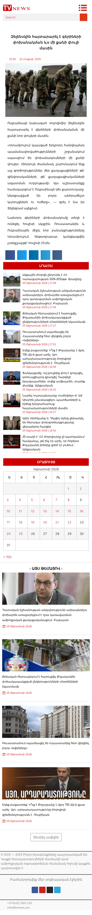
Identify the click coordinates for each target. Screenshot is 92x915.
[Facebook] (35, 890)
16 (81, 511)
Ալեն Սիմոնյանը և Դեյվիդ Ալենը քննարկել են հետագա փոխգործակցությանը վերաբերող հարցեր (53, 422)
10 (8, 511)
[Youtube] (42, 890)
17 (8, 522)
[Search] (83, 17)
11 (20, 511)
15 (69, 511)
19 (32, 522)
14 (57, 511)
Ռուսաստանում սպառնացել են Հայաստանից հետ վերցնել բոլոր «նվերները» (46, 336)
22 (69, 522)
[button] (10, 255)
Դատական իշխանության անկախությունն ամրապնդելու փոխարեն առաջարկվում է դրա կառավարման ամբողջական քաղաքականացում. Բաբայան (44, 614)
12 (32, 511)
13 (45, 511)
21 (57, 522)
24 (8, 533)
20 (45, 522)
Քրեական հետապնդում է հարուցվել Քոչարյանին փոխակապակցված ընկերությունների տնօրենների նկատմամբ (53, 317)
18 (20, 522)
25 (21, 533)
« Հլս (7, 556)
